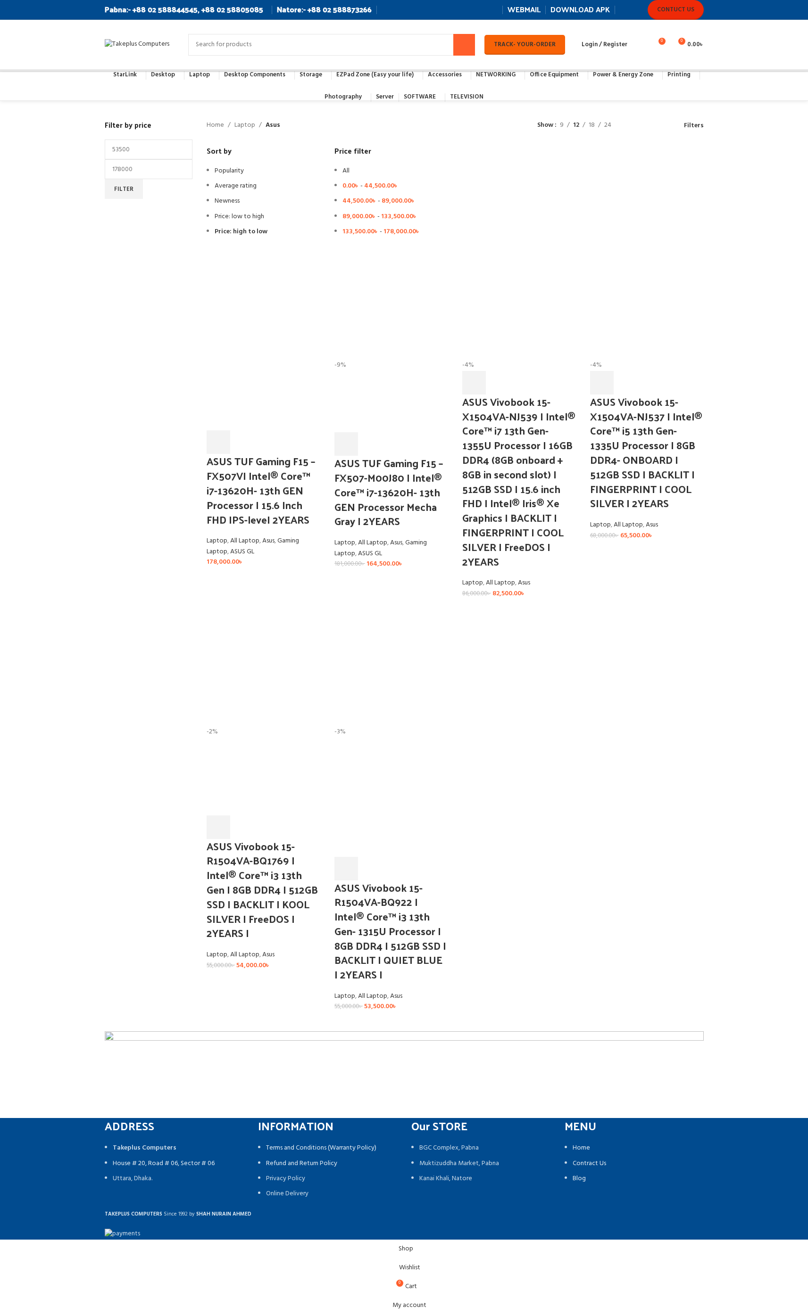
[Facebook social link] (625, 9)
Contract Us (589, 1163)
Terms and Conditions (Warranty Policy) (321, 1147)
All (346, 170)
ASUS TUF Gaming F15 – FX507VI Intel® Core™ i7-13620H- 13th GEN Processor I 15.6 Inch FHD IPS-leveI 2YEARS (261, 490)
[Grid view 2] (633, 126)
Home (215, 125)
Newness (227, 201)
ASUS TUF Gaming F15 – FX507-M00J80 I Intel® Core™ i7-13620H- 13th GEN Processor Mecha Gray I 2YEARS (388, 491)
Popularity (229, 170)
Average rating (236, 186)
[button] (218, 442)
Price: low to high (239, 216)
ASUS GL (242, 551)
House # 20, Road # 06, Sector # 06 (164, 1163)
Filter (123, 189)
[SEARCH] (464, 45)
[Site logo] (137, 44)
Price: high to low (241, 231)
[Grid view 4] (662, 126)
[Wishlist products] (640, 44)
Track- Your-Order (525, 44)
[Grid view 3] (648, 126)
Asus (268, 540)
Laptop (244, 125)
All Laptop (244, 540)
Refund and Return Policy (301, 1163)
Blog (579, 1178)
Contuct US (675, 10)
